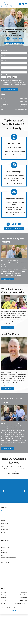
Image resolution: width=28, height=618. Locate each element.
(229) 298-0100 (5, 552)
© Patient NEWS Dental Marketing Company (11, 607)
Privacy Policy (21, 86)
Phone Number (5, 60)
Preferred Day (4, 70)
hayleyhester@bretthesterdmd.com (9, 557)
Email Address (5, 65)
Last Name (4, 55)
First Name (4, 50)
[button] (26, 4)
